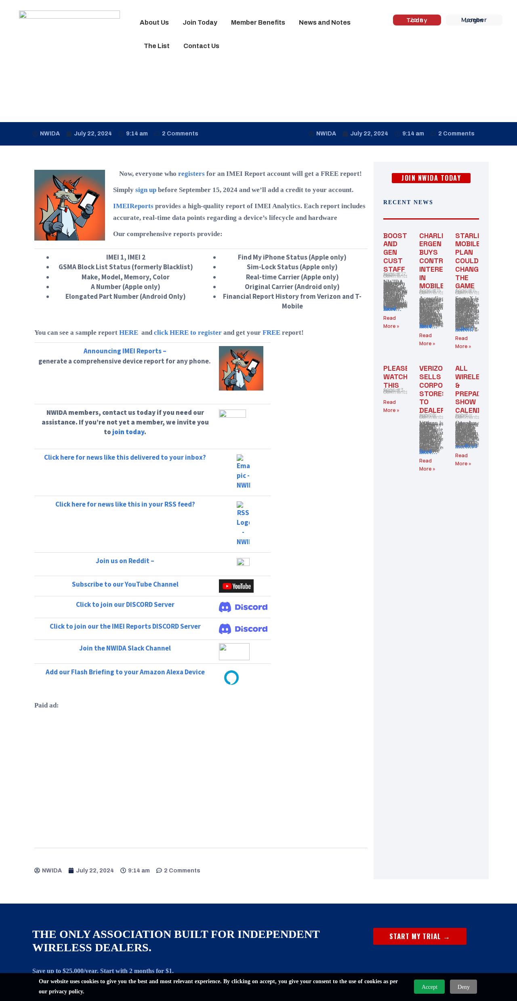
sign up (145, 190)
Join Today (200, 22)
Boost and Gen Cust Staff (395, 252)
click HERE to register (188, 332)
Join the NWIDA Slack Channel (125, 648)
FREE (271, 332)
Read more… (392, 309)
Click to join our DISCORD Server (125, 604)
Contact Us (201, 45)
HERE (128, 332)
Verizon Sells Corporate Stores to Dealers (439, 389)
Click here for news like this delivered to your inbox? (125, 457)
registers (191, 173)
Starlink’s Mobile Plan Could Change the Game (475, 261)
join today (128, 431)
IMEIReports (133, 206)
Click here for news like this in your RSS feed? (125, 504)
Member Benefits (258, 22)
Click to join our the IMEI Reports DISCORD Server (125, 626)
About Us (154, 22)
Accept (429, 987)
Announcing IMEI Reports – (125, 350)
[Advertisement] (201, 771)
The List (157, 45)
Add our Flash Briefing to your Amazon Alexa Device (125, 671)
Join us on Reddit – (125, 560)
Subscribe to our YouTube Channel (125, 584)
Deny (464, 987)
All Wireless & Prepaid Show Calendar (473, 389)
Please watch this (396, 376)
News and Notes (325, 22)
